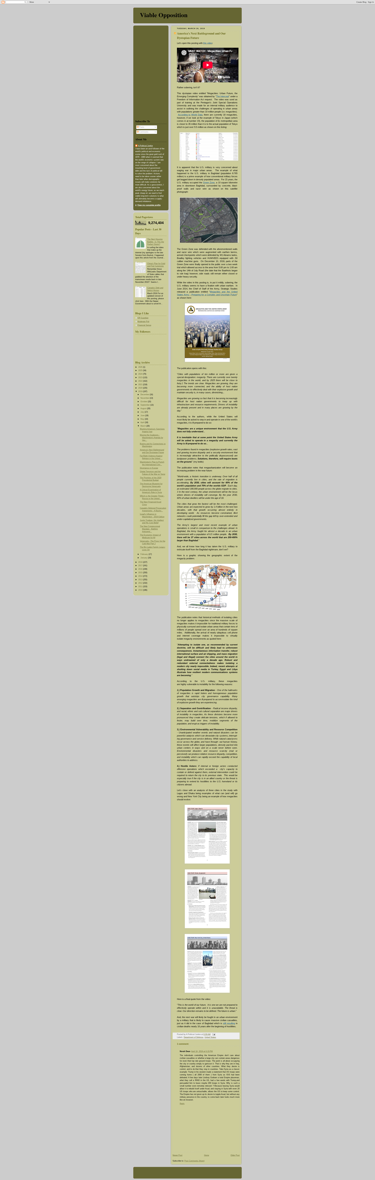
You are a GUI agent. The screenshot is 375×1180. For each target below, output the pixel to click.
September (145, 405)
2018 (140, 562)
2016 (140, 569)
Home (206, 1155)
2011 (140, 587)
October (144, 402)
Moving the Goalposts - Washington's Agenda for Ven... (151, 437)
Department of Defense (193, 1037)
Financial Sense (144, 325)
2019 (140, 391)
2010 (140, 590)
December (145, 395)
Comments (143, 132)
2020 (140, 388)
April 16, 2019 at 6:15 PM (202, 1051)
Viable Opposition (164, 14)
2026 (140, 367)
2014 (140, 576)
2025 (140, 370)
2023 (140, 378)
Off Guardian (143, 318)
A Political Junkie (145, 146)
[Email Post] (213, 1034)
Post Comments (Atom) (194, 1161)
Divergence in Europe (149, 468)
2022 (140, 381)
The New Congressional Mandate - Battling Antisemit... (150, 529)
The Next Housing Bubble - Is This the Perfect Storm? (155, 241)
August (143, 408)
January (144, 558)
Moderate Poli (143, 322)
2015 (140, 573)
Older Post (235, 1155)
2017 (140, 566)
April (142, 422)
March (143, 426)
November (145, 398)
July (142, 412)
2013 (140, 580)
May (142, 419)
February (144, 554)
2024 (140, 374)
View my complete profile (149, 205)
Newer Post (177, 1155)
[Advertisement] (144, 72)
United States (210, 1037)
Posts (141, 127)
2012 (140, 583)
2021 (140, 385)
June (142, 416)
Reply (182, 1104)
